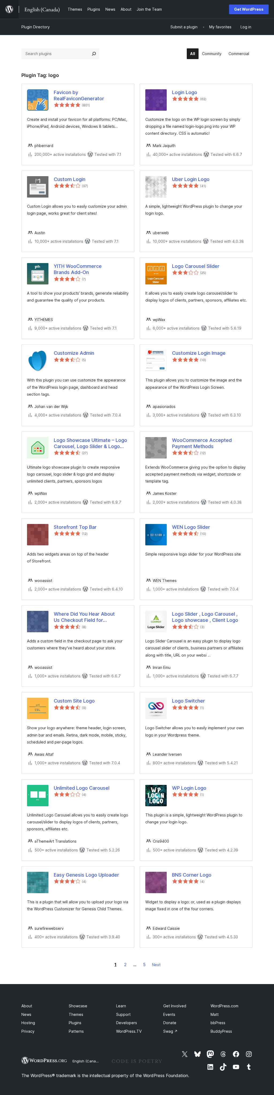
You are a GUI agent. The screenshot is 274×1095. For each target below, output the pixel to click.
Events (169, 1014)
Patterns (76, 1031)
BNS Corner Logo (191, 875)
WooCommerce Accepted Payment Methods (202, 443)
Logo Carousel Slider (195, 266)
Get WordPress (249, 9)
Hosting (28, 1022)
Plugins (75, 1022)
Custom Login (69, 179)
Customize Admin (74, 353)
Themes (76, 1014)
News (26, 1014)
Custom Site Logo (74, 701)
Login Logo (184, 92)
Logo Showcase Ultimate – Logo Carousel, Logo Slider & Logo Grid (90, 443)
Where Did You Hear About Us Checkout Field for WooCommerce (84, 617)
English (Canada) (87, 1061)
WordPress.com (224, 1006)
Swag (170, 1031)
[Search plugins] (94, 53)
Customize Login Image (199, 353)
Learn (121, 1006)
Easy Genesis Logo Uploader (86, 875)
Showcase (78, 1006)
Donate (169, 1022)
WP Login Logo (189, 788)
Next (156, 964)
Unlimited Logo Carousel (81, 788)
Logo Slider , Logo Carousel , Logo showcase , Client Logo (205, 617)
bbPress (218, 1022)
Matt (215, 1014)
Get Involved (174, 1006)
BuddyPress (221, 1031)
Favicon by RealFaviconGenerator (79, 95)
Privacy (28, 1031)
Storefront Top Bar (75, 527)
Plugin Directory (35, 27)
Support (123, 1014)
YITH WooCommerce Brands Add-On (78, 269)
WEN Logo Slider (191, 527)
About (26, 1006)
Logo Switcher (188, 701)
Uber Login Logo (191, 179)
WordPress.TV (129, 1031)
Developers (126, 1022)
